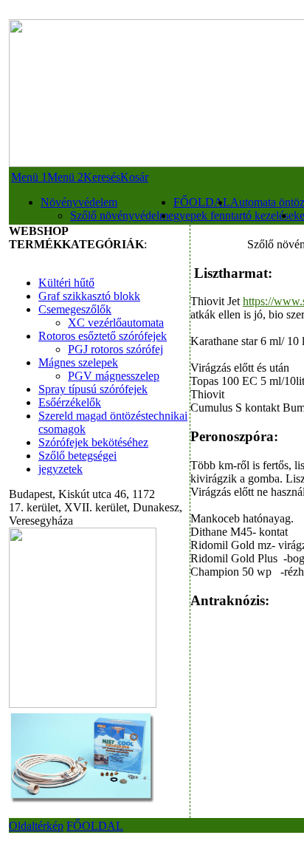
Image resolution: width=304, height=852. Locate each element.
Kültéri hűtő (66, 282)
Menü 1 (29, 177)
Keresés (101, 177)
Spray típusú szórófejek (93, 389)
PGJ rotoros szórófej (115, 349)
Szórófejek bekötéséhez (93, 442)
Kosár (134, 177)
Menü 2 (65, 177)
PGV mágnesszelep (113, 375)
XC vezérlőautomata (116, 322)
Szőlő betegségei (77, 455)
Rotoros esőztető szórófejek (102, 336)
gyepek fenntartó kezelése (233, 215)
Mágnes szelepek (78, 362)
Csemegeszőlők (74, 309)
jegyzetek (60, 469)
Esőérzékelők (69, 402)
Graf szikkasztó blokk (89, 296)
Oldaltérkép (36, 825)
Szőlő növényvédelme (121, 215)
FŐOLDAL (201, 202)
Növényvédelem (79, 202)
